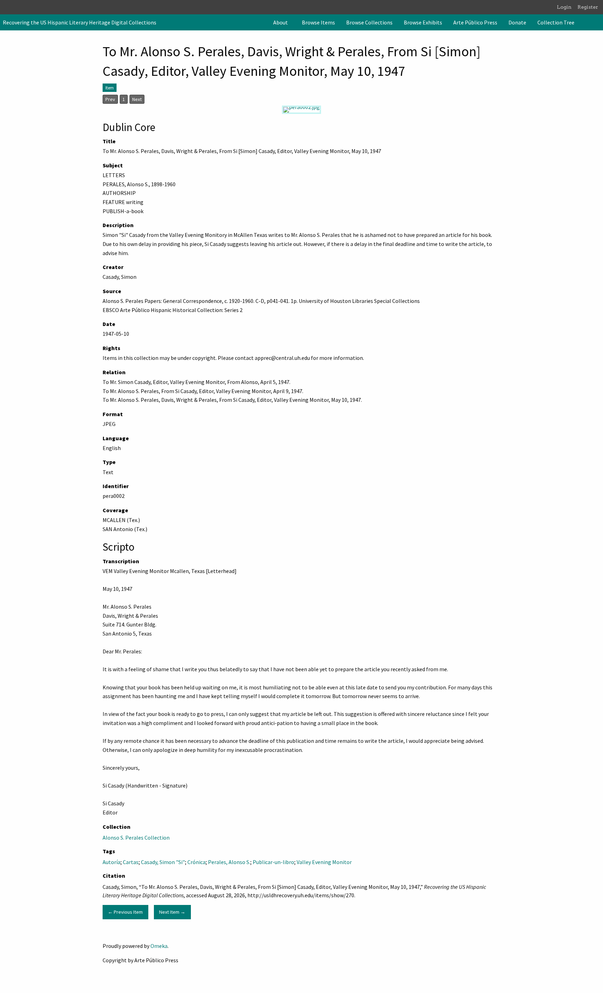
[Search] (597, 22)
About (280, 22)
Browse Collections (369, 22)
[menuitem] (282, 22)
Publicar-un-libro (273, 861)
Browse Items (318, 22)
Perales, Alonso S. (229, 861)
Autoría (111, 861)
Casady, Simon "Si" (163, 861)
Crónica (196, 861)
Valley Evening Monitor (324, 861)
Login (564, 7)
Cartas (131, 861)
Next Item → (172, 912)
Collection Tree (555, 22)
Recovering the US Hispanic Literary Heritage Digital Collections (79, 22)
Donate (517, 22)
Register (588, 7)
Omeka (159, 945)
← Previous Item (125, 912)
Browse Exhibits (423, 22)
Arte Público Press (475, 22)
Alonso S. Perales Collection (136, 837)
